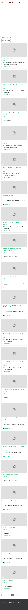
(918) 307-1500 (7, 258)
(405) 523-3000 (7, 343)
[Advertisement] (14, 21)
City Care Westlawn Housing (10, 474)
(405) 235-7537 (7, 177)
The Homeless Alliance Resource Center (13, 501)
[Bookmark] (2, 55)
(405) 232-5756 (7, 588)
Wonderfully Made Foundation (11, 222)
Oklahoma (5, 60)
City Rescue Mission (8, 553)
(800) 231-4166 (7, 123)
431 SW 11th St (7, 94)
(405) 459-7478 (7, 149)
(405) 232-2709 (7, 562)
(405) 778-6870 (7, 230)
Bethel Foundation (8, 195)
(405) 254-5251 (7, 66)
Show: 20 (4, 595)
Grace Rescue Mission (9, 580)
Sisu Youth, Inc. (7, 141)
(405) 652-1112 (7, 482)
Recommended (5, 40)
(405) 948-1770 (7, 535)
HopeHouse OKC (7, 58)
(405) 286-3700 (7, 204)
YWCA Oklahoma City (9, 527)
